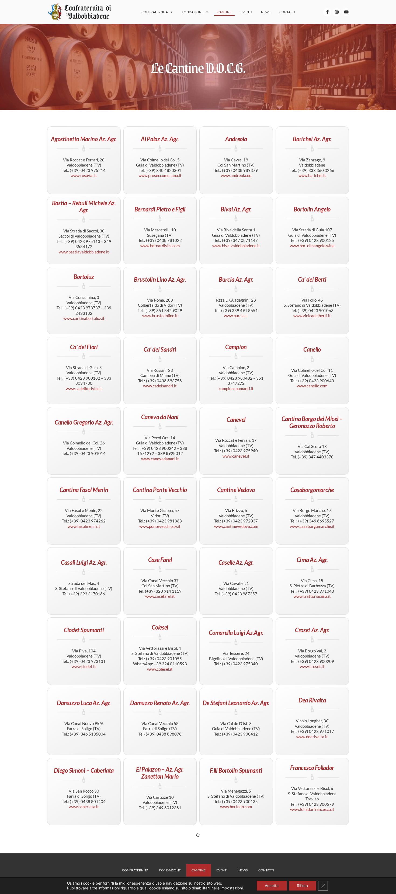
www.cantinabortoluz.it (84, 318)
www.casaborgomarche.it (312, 526)
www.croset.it (312, 666)
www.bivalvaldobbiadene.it (236, 245)
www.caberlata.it (84, 806)
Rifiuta (302, 885)
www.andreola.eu (236, 175)
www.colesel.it (160, 669)
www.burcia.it (236, 315)
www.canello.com (312, 385)
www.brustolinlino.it (160, 315)
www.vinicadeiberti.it (312, 315)
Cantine (224, 12)
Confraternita (154, 12)
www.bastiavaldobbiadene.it (84, 251)
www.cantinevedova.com (236, 526)
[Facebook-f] (327, 12)
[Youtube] (346, 12)
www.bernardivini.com (160, 245)
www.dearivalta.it (312, 736)
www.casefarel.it (160, 596)
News (265, 12)
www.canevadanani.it (160, 458)
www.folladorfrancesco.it (312, 809)
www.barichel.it (312, 175)
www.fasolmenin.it (84, 526)
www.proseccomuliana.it (160, 175)
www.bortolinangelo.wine (312, 245)
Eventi (246, 12)
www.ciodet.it (84, 666)
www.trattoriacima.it (312, 596)
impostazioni (232, 888)
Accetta (272, 885)
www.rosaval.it (84, 175)
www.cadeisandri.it (160, 385)
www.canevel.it (236, 456)
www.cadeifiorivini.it (84, 388)
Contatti (287, 12)
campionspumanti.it (236, 388)
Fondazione (192, 12)
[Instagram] (337, 12)
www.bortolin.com (236, 806)
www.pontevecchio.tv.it (159, 526)
